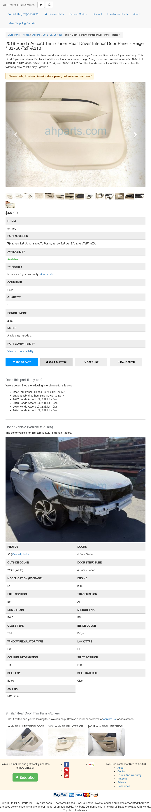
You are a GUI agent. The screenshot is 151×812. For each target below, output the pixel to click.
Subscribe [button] (27, 777)
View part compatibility (20, 351)
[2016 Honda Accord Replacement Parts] (75, 489)
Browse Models (78, 14)
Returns (122, 778)
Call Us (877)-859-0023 (25, 14)
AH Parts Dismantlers (19, 4)
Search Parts (56, 14)
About (136, 14)
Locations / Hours (117, 14)
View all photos (20, 554)
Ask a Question (57, 362)
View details (46, 274)
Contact (97, 14)
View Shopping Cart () (22, 23)
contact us (109, 719)
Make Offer (127, 362)
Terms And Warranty (129, 775)
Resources (123, 786)
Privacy (121, 782)
